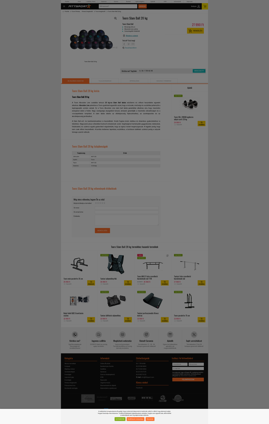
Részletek (150, 419)
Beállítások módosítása (135, 419)
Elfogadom (120, 419)
